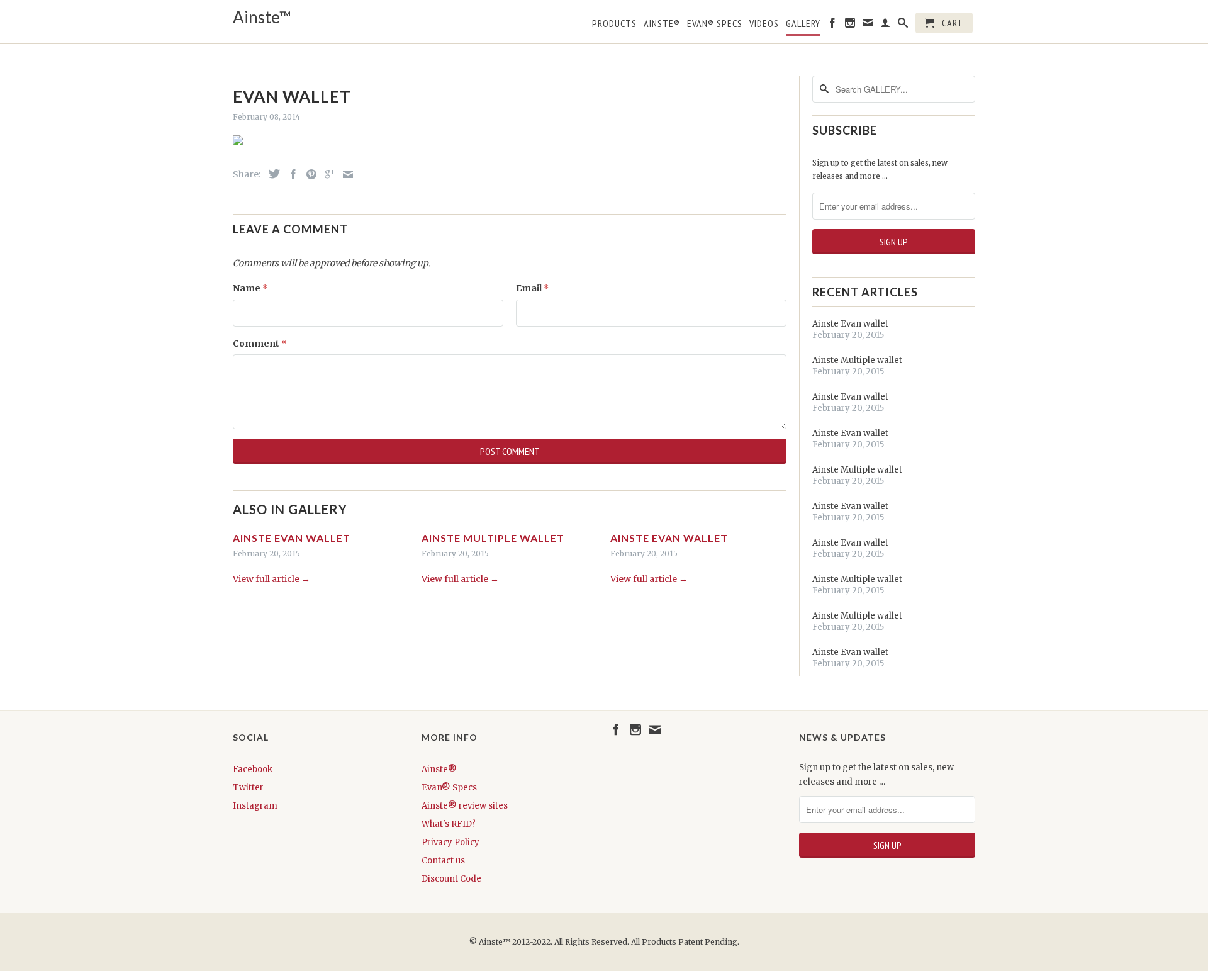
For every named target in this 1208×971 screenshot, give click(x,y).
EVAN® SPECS (714, 24)
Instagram (255, 805)
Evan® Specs (449, 787)
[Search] (903, 25)
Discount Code (451, 878)
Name (250, 288)
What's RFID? (449, 824)
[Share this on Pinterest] (308, 174)
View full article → (271, 579)
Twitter (248, 787)
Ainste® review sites (465, 805)
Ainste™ (262, 17)
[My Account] (885, 25)
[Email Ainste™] (868, 25)
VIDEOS (764, 24)
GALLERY (803, 24)
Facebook (252, 769)
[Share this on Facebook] (290, 174)
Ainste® (662, 24)
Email (532, 288)
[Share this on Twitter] (271, 173)
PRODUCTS (614, 24)
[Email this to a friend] (345, 174)
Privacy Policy (450, 842)
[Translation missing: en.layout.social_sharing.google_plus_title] (326, 174)
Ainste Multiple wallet (493, 538)
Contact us (443, 860)
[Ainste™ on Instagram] (850, 25)
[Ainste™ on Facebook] (832, 25)
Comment (259, 343)
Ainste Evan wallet (291, 538)
